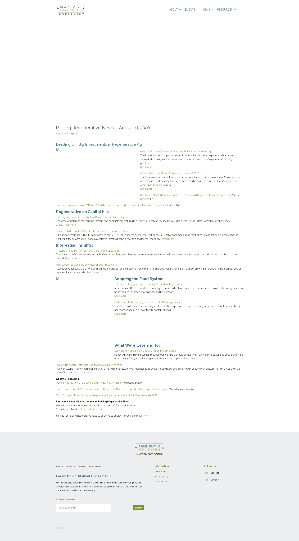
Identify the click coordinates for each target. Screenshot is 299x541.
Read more (146, 167)
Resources (225, 9)
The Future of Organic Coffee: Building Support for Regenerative (148, 284)
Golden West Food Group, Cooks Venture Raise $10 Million (172, 173)
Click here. (142, 415)
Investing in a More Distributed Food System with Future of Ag (89, 365)
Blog (75, 133)
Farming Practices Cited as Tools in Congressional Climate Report (92, 217)
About (173, 9)
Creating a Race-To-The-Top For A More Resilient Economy (88, 250)
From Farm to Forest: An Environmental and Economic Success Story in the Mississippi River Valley (110, 389)
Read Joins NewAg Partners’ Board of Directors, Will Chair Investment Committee (184, 195)
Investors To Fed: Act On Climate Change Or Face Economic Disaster (93, 231)
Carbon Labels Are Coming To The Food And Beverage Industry (148, 302)
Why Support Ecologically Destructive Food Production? (86, 264)
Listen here (189, 358)
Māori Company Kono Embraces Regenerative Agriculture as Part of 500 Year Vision (102, 395)
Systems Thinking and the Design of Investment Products (145, 350)
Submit (138, 507)
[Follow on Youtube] (207, 473)
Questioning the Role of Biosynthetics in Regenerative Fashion (89, 382)
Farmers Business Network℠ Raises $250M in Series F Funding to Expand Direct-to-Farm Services (109, 205)
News (206, 9)
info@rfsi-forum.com (91, 409)
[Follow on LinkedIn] (207, 480)
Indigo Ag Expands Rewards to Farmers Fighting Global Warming (175, 151)
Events (190, 9)
